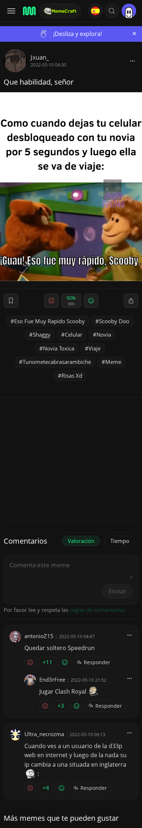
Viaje (94, 348)
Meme (113, 361)
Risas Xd (72, 375)
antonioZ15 (39, 636)
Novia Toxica (58, 348)
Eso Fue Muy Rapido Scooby (49, 321)
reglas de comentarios (97, 609)
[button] (111, 11)
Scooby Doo (114, 321)
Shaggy (42, 334)
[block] (132, 60)
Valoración (81, 540)
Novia (103, 334)
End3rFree (52, 679)
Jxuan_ (40, 57)
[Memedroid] (29, 11)
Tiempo (119, 540)
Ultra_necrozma (44, 734)
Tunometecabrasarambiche (57, 361)
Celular (73, 334)
